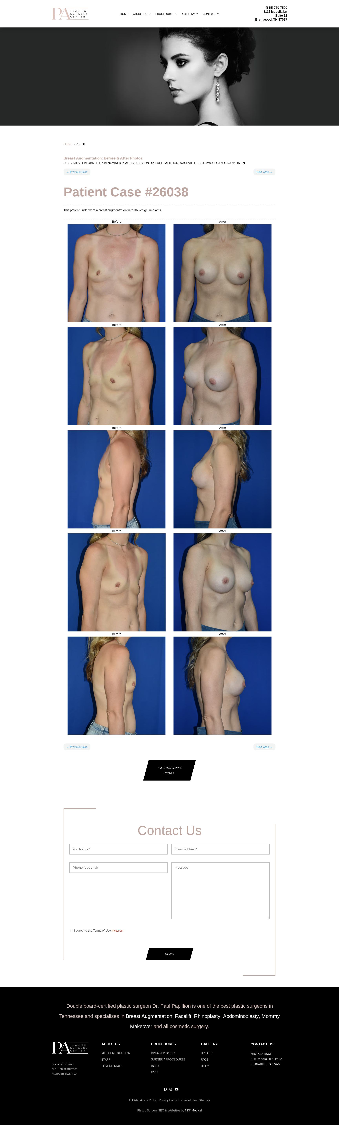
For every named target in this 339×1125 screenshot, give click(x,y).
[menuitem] (124, 14)
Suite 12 (281, 15)
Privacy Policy (168, 1100)
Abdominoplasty (241, 1016)
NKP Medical (193, 1110)
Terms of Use (188, 1100)
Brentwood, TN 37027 (271, 19)
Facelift (183, 1016)
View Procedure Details (170, 770)
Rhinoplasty (207, 1016)
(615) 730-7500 (276, 7)
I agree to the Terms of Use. (98, 930)
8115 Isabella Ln (275, 11)
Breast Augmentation (83, 158)
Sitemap (204, 1100)
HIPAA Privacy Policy (143, 1100)
